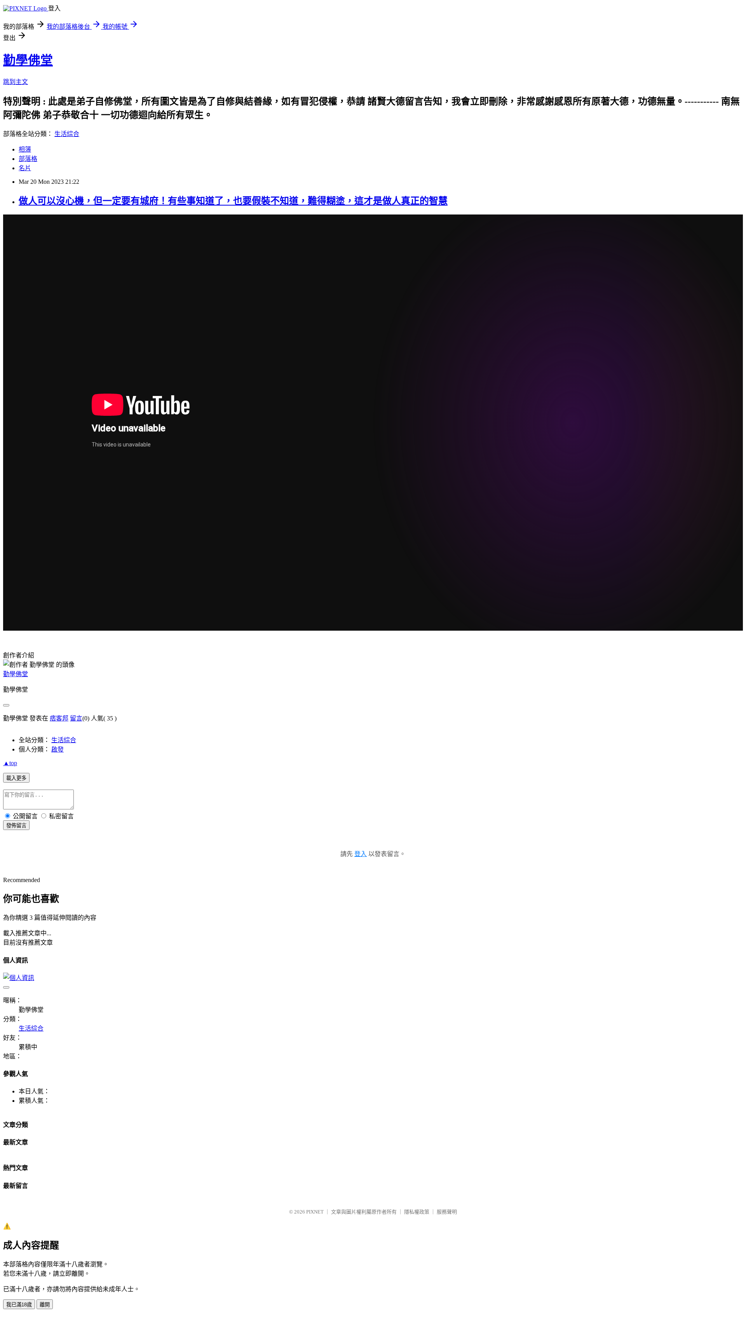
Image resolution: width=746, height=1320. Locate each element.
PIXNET (315, 1212)
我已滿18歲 (19, 1305)
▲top (10, 763)
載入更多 (16, 778)
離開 (45, 1305)
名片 (25, 168)
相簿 (25, 149)
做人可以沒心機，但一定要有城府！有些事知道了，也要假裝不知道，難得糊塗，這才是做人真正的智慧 (233, 201)
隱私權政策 (416, 1212)
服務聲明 (447, 1212)
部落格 (28, 158)
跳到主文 (15, 81)
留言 (76, 718)
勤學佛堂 (28, 60)
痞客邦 (59, 718)
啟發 (57, 749)
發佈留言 (16, 825)
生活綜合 (66, 134)
